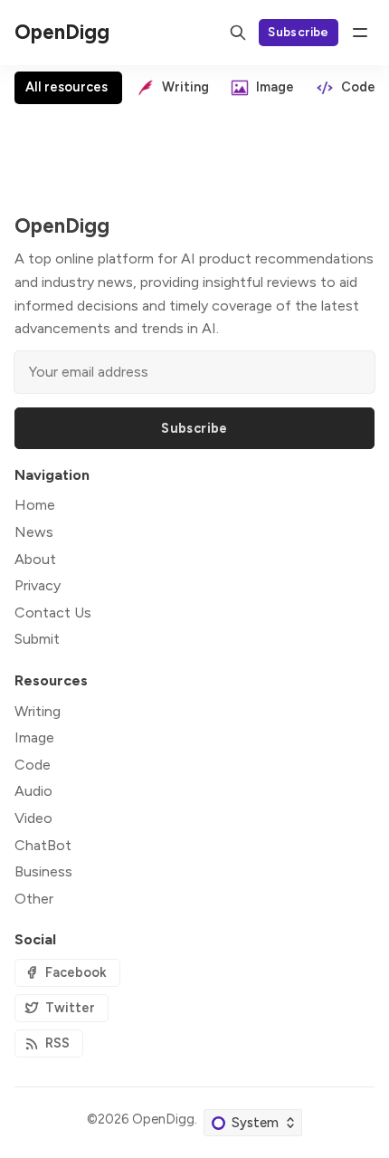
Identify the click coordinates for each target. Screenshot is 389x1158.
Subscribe (298, 31)
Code (32, 764)
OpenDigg (163, 1119)
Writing (37, 711)
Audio (33, 790)
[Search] (237, 32)
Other (33, 898)
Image (34, 737)
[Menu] (360, 32)
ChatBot (42, 845)
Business (43, 871)
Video (33, 818)
